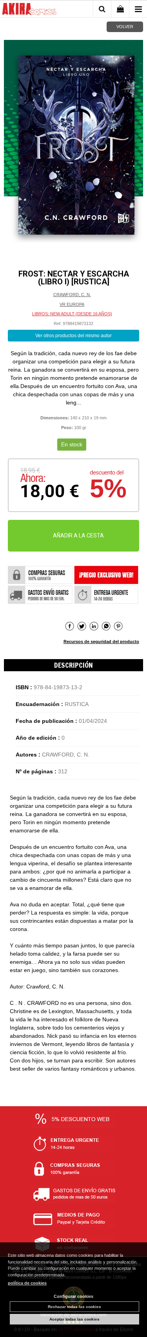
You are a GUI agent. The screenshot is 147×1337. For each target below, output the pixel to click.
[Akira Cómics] (29, 10)
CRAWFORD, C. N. (72, 294)
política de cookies (27, 1283)
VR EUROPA (72, 304)
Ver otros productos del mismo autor (73, 335)
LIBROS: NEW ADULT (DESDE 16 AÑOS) (72, 313)
